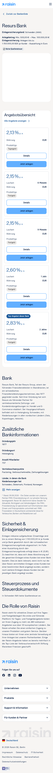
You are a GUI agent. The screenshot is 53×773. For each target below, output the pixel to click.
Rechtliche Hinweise (11, 757)
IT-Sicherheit (37, 752)
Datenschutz (22, 752)
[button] (50, 4)
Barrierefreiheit (32, 757)
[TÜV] (6, 769)
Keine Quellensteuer (14, 49)
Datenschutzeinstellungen (14, 761)
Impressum (7, 752)
